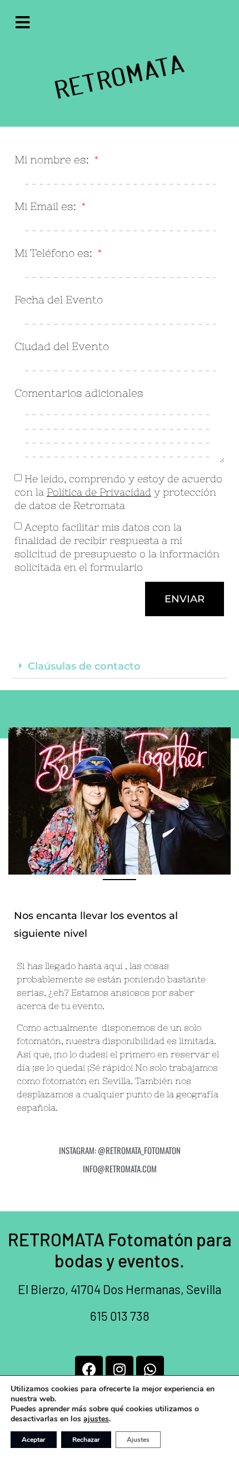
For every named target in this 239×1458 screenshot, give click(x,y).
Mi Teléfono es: (54, 253)
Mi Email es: (46, 206)
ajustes (96, 1419)
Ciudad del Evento (61, 346)
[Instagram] (119, 1370)
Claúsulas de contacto (84, 666)
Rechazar (86, 1439)
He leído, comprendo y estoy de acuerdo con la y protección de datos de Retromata (118, 492)
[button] (119, 666)
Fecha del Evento (58, 300)
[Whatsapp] (150, 1370)
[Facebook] (89, 1370)
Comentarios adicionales (78, 393)
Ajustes (138, 1439)
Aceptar (34, 1439)
